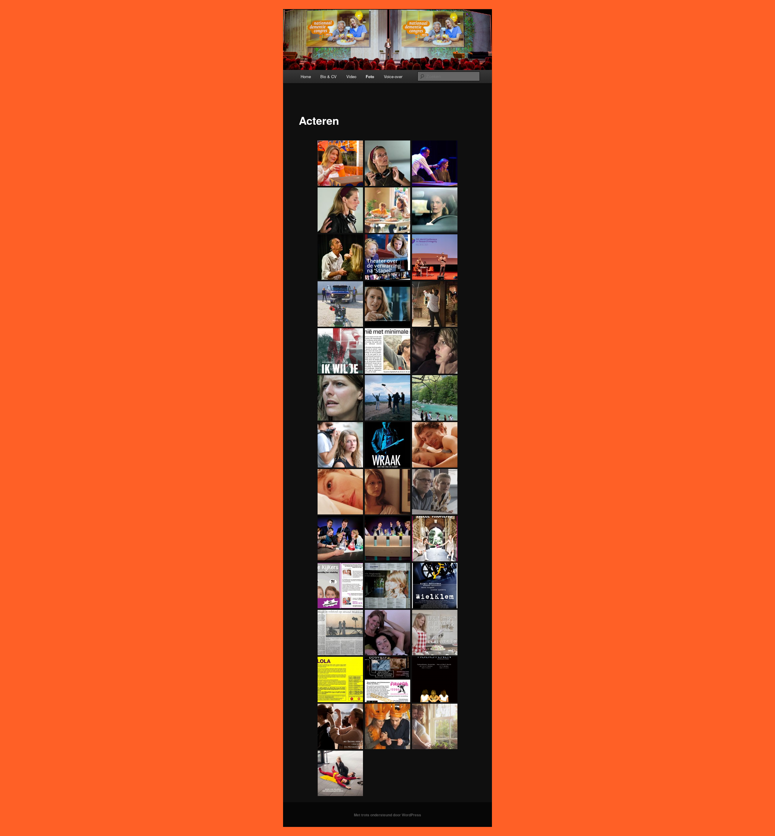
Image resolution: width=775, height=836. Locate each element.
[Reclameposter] (339, 773)
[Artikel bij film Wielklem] (339, 632)
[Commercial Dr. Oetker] (434, 632)
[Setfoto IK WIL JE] (386, 397)
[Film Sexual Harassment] (386, 163)
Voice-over (393, 76)
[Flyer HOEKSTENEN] (434, 679)
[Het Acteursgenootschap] (434, 163)
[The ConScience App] (434, 257)
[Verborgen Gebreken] (434, 491)
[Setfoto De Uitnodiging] (434, 304)
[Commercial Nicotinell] (339, 304)
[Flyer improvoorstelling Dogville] (386, 679)
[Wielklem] (386, 632)
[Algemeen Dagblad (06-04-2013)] (386, 351)
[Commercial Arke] (434, 726)
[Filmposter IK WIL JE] (339, 351)
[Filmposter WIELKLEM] (434, 585)
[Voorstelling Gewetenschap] (386, 257)
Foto (370, 76)
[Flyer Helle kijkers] (434, 538)
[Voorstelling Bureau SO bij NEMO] (339, 538)
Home (306, 76)
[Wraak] (434, 444)
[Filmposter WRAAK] (386, 444)
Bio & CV (328, 76)
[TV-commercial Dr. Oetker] (386, 210)
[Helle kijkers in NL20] (386, 585)
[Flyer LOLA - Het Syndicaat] (339, 679)
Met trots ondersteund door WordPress (387, 815)
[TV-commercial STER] (434, 210)
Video (351, 76)
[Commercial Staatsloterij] (386, 726)
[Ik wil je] (434, 351)
